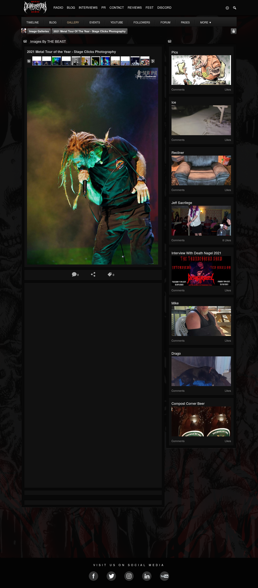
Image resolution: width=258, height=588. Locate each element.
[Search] (235, 8)
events (95, 22)
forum (165, 22)
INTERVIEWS (88, 7)
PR (103, 7)
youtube (116, 22)
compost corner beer (188, 403)
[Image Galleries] (25, 41)
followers (142, 22)
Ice (173, 102)
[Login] (227, 8)
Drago (176, 353)
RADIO (58, 7)
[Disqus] (93, 336)
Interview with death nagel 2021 (196, 252)
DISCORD (164, 7)
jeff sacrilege (181, 202)
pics (174, 52)
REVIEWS (135, 7)
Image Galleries (39, 31)
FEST (150, 7)
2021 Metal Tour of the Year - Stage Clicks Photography (89, 31)
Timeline (32, 22)
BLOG (71, 7)
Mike (175, 302)
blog (52, 22)
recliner (177, 152)
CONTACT (117, 7)
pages (185, 22)
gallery (73, 22)
